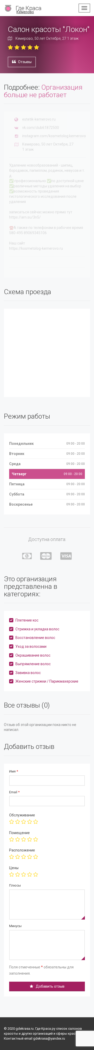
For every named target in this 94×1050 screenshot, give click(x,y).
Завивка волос (28, 673)
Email (14, 792)
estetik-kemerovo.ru (39, 119)
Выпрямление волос (33, 664)
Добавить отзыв (50, 986)
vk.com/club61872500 (40, 128)
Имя (13, 771)
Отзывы (25, 62)
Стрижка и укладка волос (37, 629)
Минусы (15, 926)
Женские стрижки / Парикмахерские (46, 681)
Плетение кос (26, 620)
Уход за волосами (30, 646)
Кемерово (25, 12)
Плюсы (15, 885)
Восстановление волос (35, 638)
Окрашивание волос (32, 655)
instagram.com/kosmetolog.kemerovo (54, 136)
